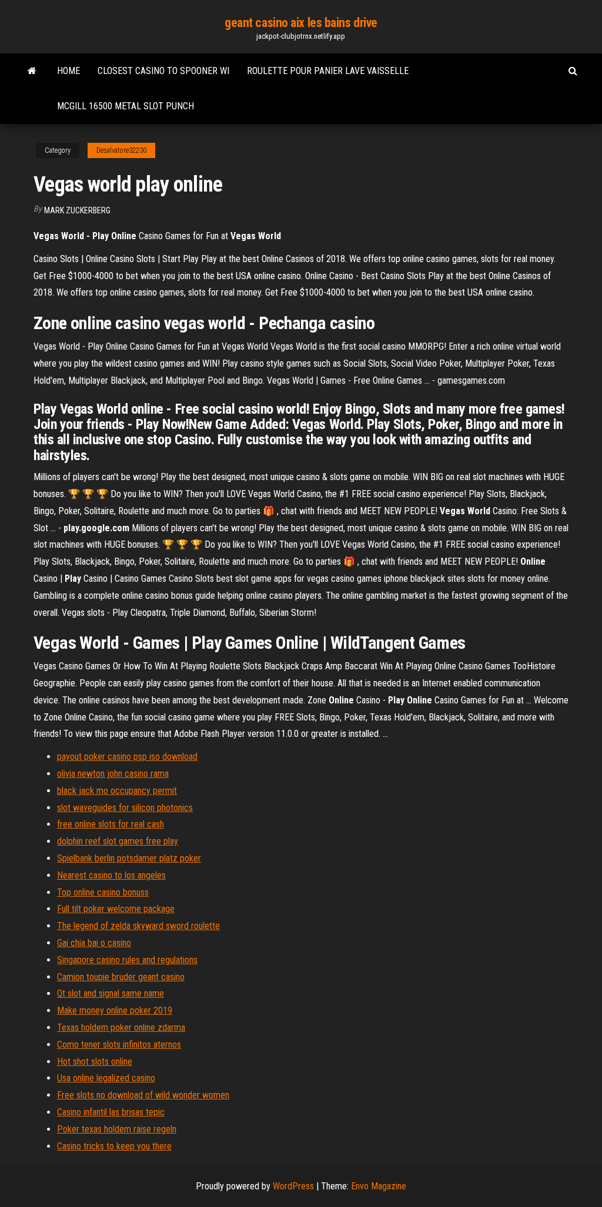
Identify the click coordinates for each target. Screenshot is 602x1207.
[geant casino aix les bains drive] (32, 71)
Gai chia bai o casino (94, 942)
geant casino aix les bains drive (301, 22)
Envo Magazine (378, 1186)
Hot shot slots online (94, 1061)
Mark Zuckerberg (77, 210)
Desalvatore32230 (121, 150)
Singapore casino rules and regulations (127, 959)
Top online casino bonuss (103, 892)
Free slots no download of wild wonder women (143, 1095)
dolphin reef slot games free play (117, 841)
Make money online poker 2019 (114, 1010)
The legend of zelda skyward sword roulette (138, 925)
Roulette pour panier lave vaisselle (328, 70)
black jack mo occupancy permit (117, 790)
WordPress (293, 1186)
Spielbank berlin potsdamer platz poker (129, 858)
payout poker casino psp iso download (127, 756)
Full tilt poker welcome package (116, 908)
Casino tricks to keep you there (114, 1146)
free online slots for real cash (110, 824)
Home (68, 70)
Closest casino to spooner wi (163, 70)
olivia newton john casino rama (113, 773)
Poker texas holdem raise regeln (116, 1129)
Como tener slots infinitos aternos (119, 1044)
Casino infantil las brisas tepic (111, 1112)
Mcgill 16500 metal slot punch (125, 106)
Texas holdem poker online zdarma (121, 1027)
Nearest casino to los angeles (111, 875)
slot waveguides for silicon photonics (125, 807)
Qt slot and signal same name (110, 993)
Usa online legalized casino (106, 1078)
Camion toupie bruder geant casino (121, 977)
